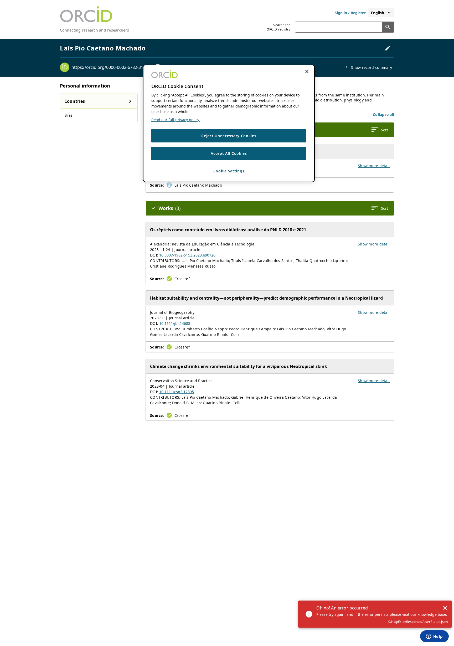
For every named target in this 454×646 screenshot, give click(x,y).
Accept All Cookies (229, 153)
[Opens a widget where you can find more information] (434, 636)
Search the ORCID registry (278, 27)
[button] (383, 114)
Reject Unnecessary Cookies (228, 135)
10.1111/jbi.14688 (174, 323)
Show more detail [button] (374, 165)
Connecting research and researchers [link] (94, 30)
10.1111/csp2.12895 (176, 391)
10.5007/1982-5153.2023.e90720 (187, 255)
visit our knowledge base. (424, 614)
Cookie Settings (229, 170)
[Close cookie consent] (307, 71)
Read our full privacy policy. (175, 119)
